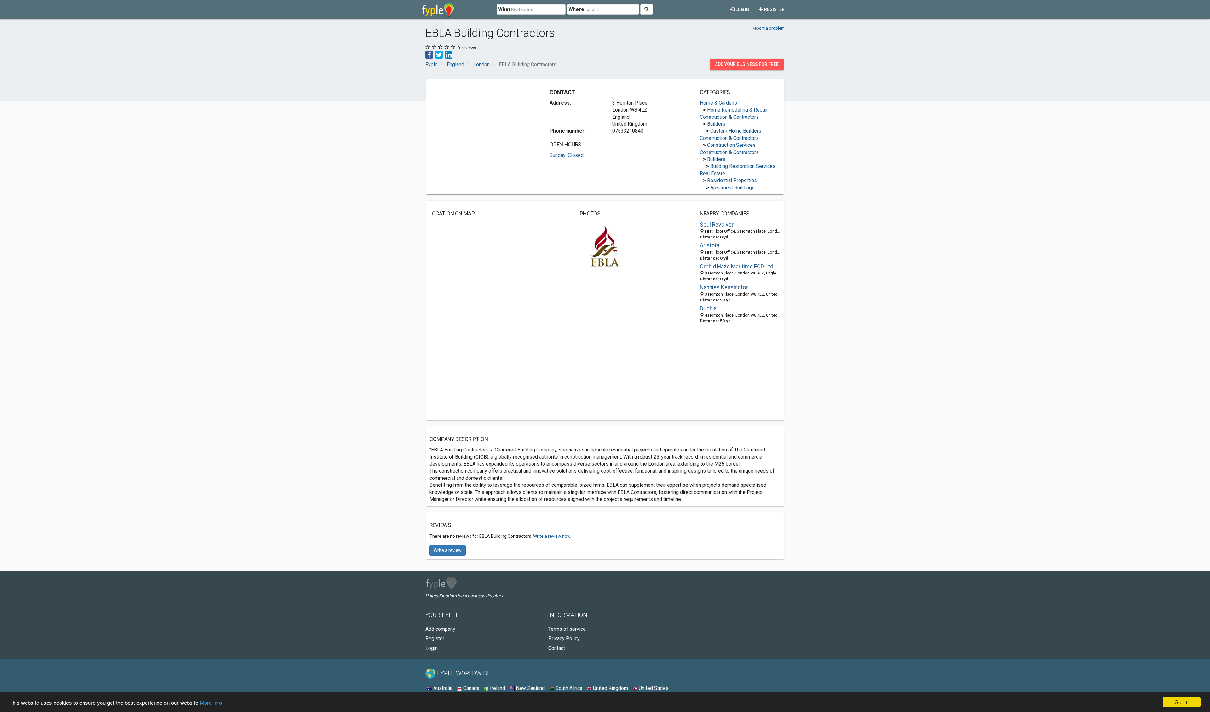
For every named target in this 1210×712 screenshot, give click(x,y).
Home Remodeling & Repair (737, 110)
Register (774, 9)
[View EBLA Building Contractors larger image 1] (605, 246)
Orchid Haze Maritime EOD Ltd (736, 266)
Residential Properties (732, 180)
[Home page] (438, 9)
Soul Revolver (717, 224)
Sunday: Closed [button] (567, 155)
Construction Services (731, 145)
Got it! (1181, 702)
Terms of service (567, 629)
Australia (442, 688)
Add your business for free (747, 64)
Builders (716, 124)
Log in (742, 9)
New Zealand (530, 688)
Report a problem (768, 28)
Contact (556, 648)
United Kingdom (610, 688)
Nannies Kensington (724, 287)
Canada (470, 688)
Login (431, 648)
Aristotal (710, 245)
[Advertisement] (482, 127)
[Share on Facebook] (429, 54)
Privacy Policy (564, 638)
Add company (440, 629)
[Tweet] (439, 54)
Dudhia (708, 308)
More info (211, 702)
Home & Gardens (718, 103)
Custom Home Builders (735, 131)
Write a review (448, 550)
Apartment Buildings (732, 188)
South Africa (568, 688)
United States (653, 688)
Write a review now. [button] (552, 536)
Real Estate (712, 173)
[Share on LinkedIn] (448, 54)
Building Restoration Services (742, 166)
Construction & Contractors (729, 117)
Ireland (497, 688)
